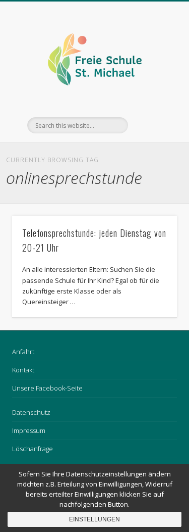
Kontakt (23, 369)
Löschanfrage (32, 448)
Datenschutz (31, 412)
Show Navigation (153, 90)
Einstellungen (94, 519)
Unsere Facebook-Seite (47, 388)
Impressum (28, 430)
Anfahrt (23, 351)
